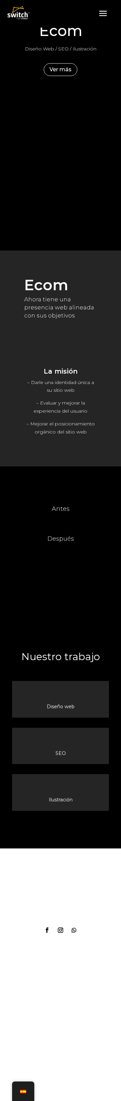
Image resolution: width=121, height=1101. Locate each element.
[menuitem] (103, 14)
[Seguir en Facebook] (47, 930)
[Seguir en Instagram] (60, 930)
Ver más (60, 69)
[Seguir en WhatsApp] (74, 930)
